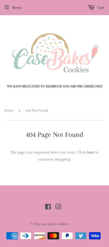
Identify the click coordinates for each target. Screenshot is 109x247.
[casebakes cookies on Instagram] (58, 207)
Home (9, 110)
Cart (100, 7)
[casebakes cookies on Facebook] (48, 207)
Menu (17, 7)
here (90, 152)
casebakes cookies (55, 224)
